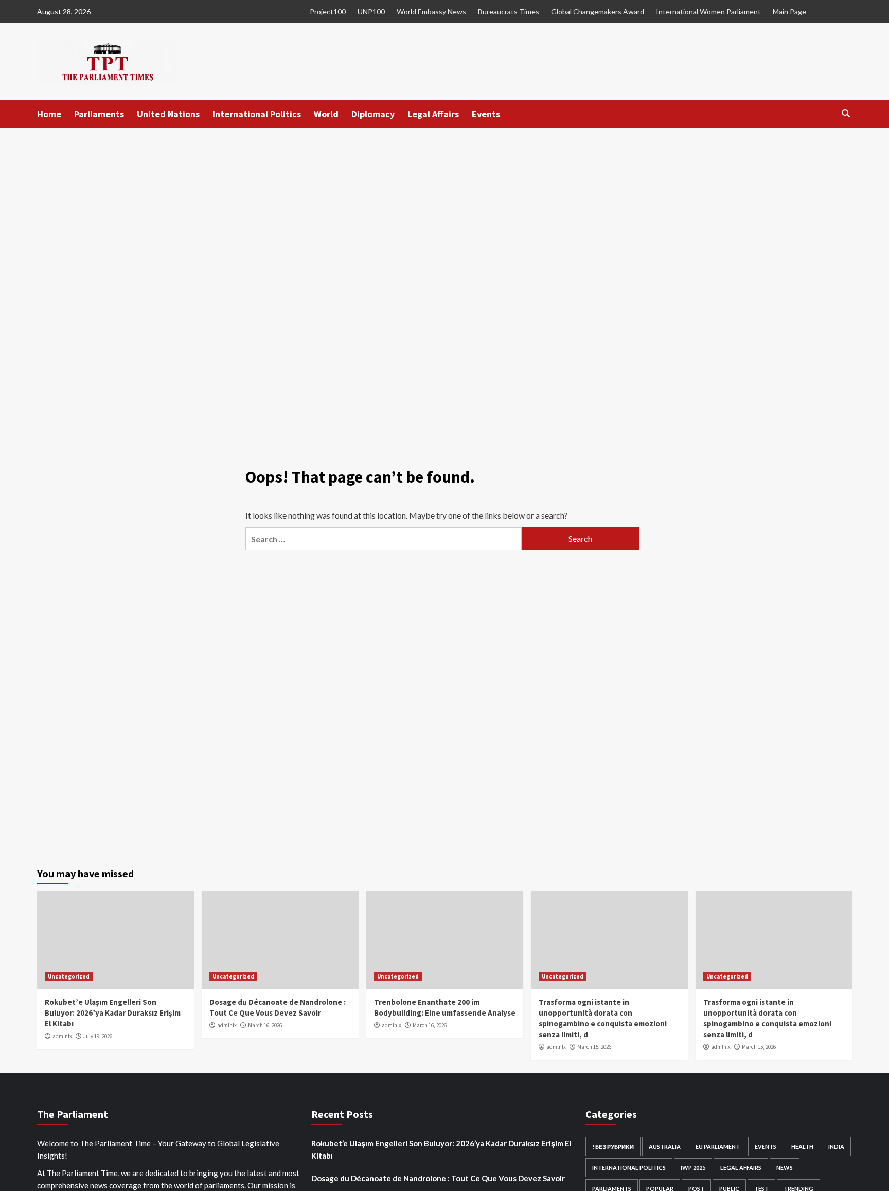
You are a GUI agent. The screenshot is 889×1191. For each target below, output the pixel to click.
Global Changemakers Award (597, 11)
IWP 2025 (693, 1167)
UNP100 (371, 11)
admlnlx (62, 1036)
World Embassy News (431, 11)
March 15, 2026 (594, 1047)
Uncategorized (69, 976)
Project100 (328, 11)
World (326, 114)
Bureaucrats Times (508, 11)
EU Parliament (718, 1146)
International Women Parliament (708, 11)
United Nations (168, 114)
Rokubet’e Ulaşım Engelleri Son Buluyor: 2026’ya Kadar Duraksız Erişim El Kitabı (113, 1012)
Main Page (789, 11)
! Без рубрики (613, 1146)
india (836, 1146)
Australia (665, 1146)
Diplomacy (373, 114)
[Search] (846, 113)
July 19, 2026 (97, 1036)
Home (49, 114)
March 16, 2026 (265, 1025)
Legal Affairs (433, 114)
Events (486, 114)
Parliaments (99, 114)
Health (802, 1146)
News (784, 1167)
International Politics (256, 114)
